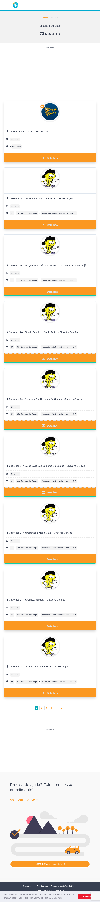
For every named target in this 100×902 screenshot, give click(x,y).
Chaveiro (15, 139)
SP (12, 213)
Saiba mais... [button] (58, 898)
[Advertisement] (50, 68)
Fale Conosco (42, 886)
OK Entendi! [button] (87, 896)
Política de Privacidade (42, 890)
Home (45, 17)
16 (62, 707)
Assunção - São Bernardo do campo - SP (59, 213)
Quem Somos (28, 886)
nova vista (16, 146)
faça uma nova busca (50, 864)
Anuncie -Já (59, 890)
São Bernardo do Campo (27, 213)
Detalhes (52, 158)
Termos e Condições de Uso (62, 886)
